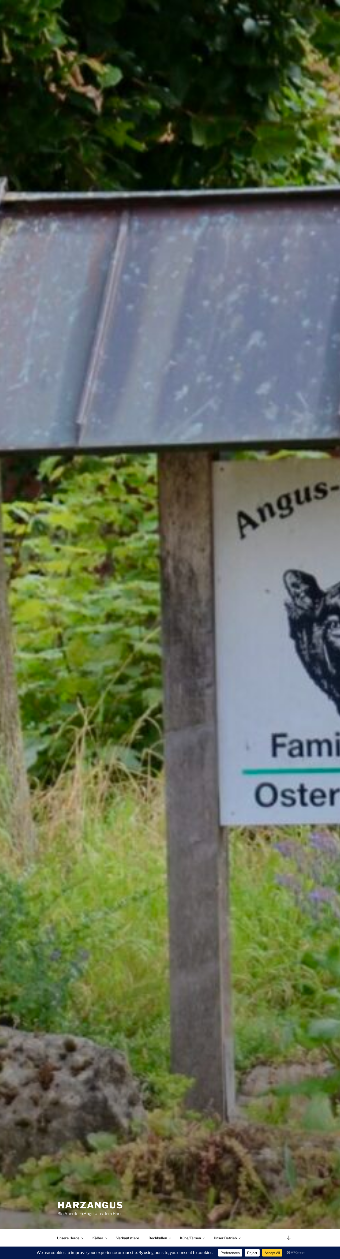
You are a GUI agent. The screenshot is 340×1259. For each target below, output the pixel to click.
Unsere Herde (68, 1238)
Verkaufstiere (127, 1238)
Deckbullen (158, 1238)
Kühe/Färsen (190, 1238)
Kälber (97, 1238)
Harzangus (90, 1205)
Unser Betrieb (225, 1238)
